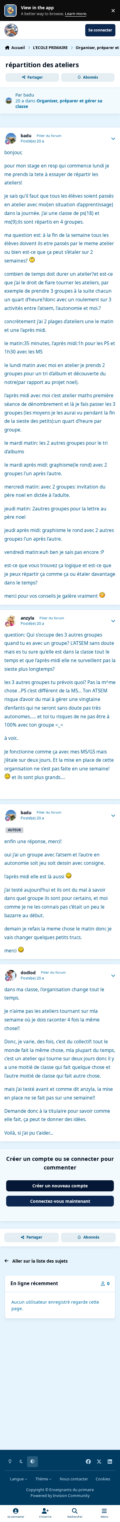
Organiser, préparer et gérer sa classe (58, 103)
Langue (17, 1479)
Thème (42, 1479)
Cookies (103, 1479)
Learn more (12, 11)
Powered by (60, 1495)
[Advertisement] (60, 1385)
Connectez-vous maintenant (60, 1201)
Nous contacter (74, 1479)
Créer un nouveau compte (60, 1186)
